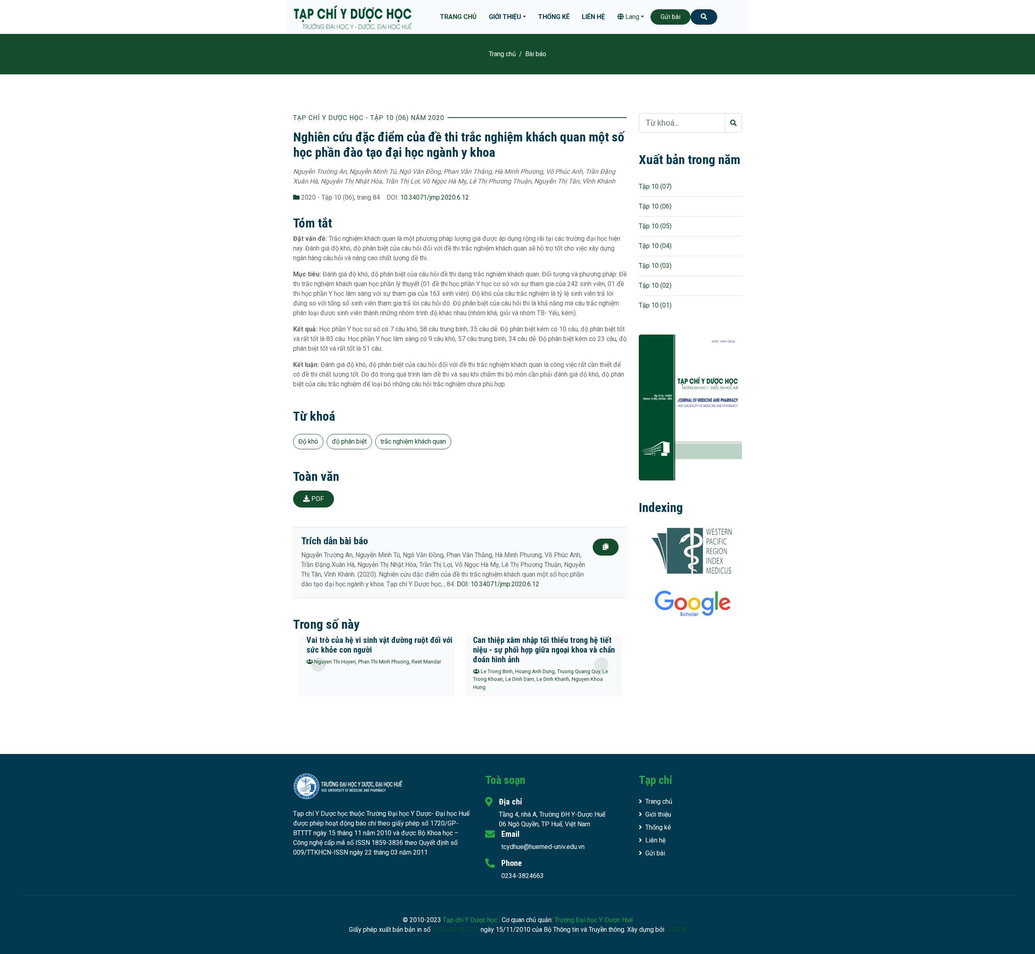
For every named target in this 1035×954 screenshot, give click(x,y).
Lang (631, 17)
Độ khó (308, 441)
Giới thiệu (505, 17)
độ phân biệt (349, 441)
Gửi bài (670, 17)
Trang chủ (458, 17)
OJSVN (676, 929)
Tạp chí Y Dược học (471, 920)
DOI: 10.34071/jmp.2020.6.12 (498, 584)
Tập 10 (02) (655, 285)
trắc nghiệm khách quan (413, 441)
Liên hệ (593, 17)
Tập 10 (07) (655, 186)
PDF (317, 499)
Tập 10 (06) (655, 206)
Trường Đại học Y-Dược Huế (593, 920)
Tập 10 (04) (655, 246)
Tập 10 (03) (655, 266)
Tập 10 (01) (655, 305)
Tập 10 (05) (655, 226)
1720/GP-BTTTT (455, 929)
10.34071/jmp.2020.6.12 (434, 197)
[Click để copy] (606, 547)
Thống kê (554, 17)
